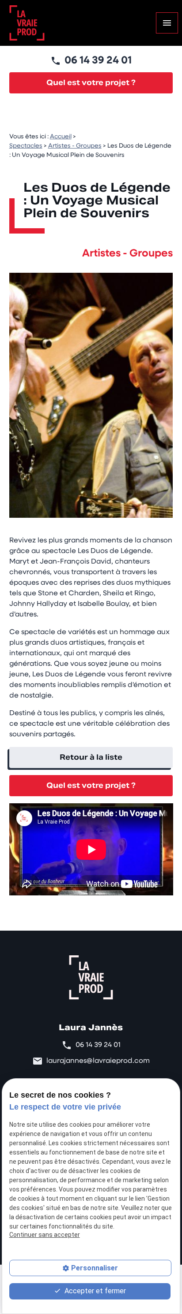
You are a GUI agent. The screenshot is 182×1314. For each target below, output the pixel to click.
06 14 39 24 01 (98, 61)
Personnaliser (94, 1268)
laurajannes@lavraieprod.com (98, 1061)
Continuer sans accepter (44, 1234)
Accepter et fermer (94, 1291)
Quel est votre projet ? (91, 82)
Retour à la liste (91, 757)
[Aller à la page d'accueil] (27, 23)
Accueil (61, 137)
